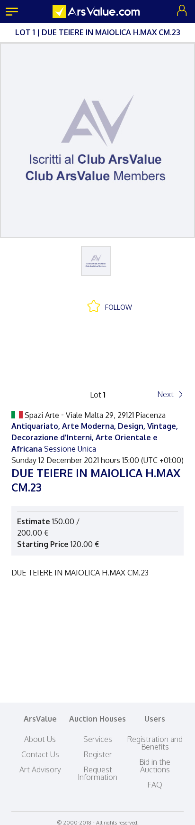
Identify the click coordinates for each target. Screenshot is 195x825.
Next (165, 394)
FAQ (154, 784)
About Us (40, 739)
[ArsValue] (97, 11)
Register (97, 754)
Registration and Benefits (155, 742)
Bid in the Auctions (154, 765)
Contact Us (40, 754)
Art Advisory (40, 769)
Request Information (97, 773)
